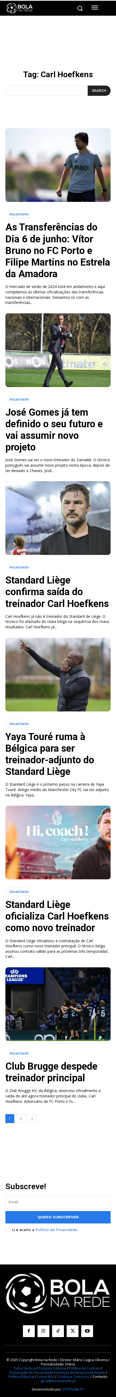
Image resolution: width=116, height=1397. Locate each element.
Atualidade (19, 214)
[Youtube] (87, 1331)
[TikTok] (58, 1331)
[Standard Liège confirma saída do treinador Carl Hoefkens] (58, 518)
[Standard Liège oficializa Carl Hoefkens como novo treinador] (58, 842)
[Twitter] (73, 1331)
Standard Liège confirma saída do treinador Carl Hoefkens (57, 592)
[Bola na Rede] (19, 8)
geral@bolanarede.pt (58, 1380)
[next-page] (32, 1118)
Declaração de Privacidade (31, 1372)
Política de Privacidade (56, 1230)
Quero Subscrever (58, 1217)
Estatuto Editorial (52, 1368)
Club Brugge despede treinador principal (51, 1072)
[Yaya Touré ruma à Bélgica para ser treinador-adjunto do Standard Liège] (58, 674)
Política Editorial (21, 1376)
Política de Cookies (84, 1368)
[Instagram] (43, 1331)
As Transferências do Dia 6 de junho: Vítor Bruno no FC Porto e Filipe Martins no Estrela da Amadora (57, 251)
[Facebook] (29, 1331)
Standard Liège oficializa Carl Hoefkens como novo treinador (57, 916)
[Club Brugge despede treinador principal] (58, 1004)
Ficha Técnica (25, 1368)
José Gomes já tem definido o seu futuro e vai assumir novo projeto (54, 430)
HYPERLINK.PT (73, 1389)
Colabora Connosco (73, 1376)
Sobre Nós (45, 1376)
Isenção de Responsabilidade (80, 1372)
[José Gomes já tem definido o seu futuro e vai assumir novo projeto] (58, 350)
